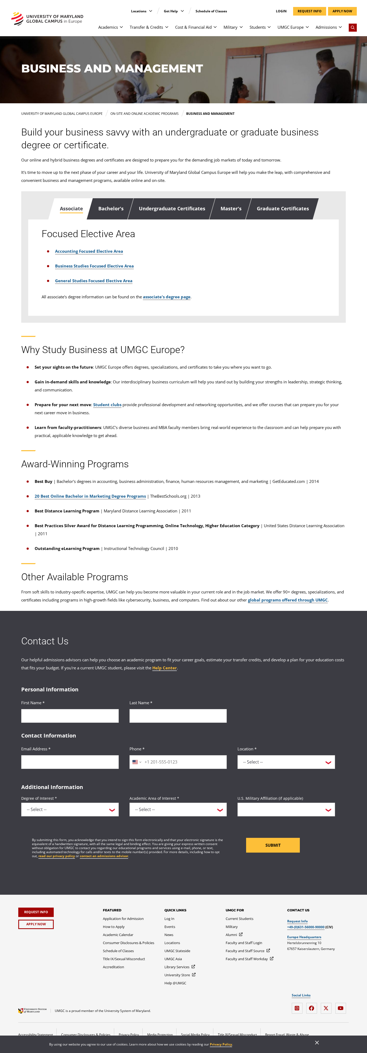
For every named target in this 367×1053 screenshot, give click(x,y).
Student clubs (107, 404)
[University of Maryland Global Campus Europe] (47, 19)
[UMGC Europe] (307, 30)
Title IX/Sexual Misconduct (237, 1034)
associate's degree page (166, 296)
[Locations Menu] (150, 11)
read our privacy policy (56, 856)
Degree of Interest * (39, 798)
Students (258, 27)
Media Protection (160, 1034)
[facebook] (313, 1006)
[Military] (241, 30)
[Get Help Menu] (182, 11)
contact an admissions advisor (104, 856)
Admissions (326, 27)
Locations (139, 11)
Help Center (164, 667)
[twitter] (327, 1006)
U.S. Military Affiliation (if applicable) (270, 798)
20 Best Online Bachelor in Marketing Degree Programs (90, 496)
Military (231, 27)
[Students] (269, 30)
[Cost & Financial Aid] (215, 30)
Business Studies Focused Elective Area (94, 266)
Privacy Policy (221, 1044)
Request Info (297, 921)
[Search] (353, 28)
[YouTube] (342, 1006)
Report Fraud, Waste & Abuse (287, 1034)
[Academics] (121, 30)
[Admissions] (340, 30)
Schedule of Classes (211, 11)
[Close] (317, 1043)
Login (281, 11)
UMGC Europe (291, 27)
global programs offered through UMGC (288, 600)
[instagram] (298, 1006)
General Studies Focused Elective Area (93, 280)
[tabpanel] (183, 267)
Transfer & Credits (146, 27)
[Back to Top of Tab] (21, 328)
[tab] (70, 208)
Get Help (171, 11)
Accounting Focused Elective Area (89, 251)
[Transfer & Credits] (166, 30)
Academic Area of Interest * (154, 798)
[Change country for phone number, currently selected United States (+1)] (136, 762)
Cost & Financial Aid (193, 27)
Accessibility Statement (35, 1034)
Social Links (301, 995)
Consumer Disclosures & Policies (85, 1034)
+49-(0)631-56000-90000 (306, 927)
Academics (108, 27)
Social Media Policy (195, 1034)
